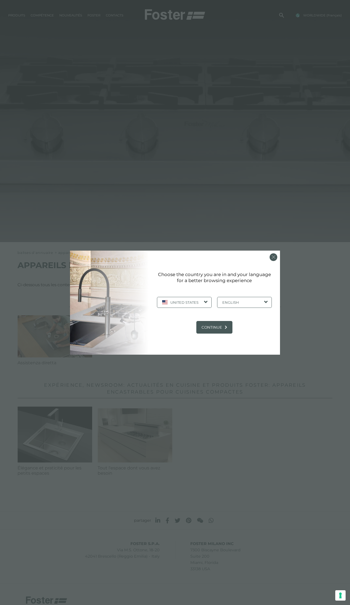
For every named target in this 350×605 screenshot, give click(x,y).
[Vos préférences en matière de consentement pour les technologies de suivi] (340, 595)
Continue (212, 327)
